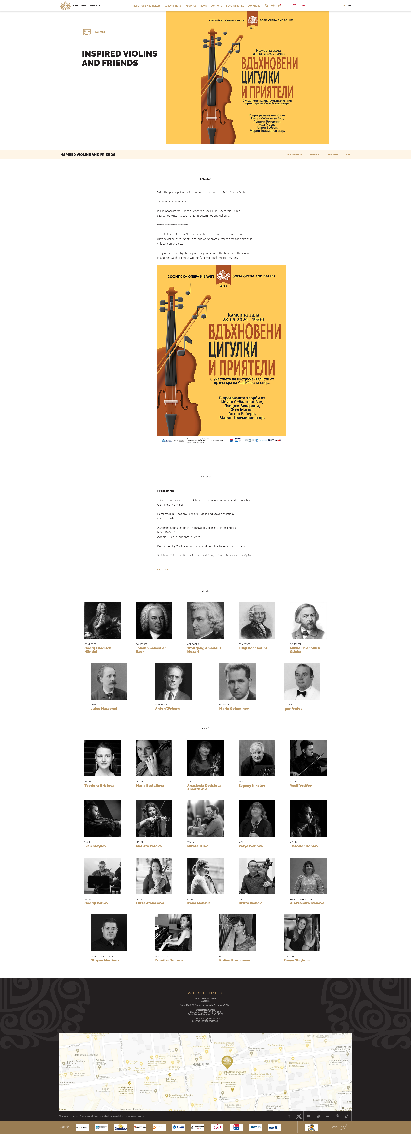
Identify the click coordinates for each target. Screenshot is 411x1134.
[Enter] (273, 6)
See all (166, 569)
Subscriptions (173, 6)
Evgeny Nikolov (252, 785)
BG (344, 6)
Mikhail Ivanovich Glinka (305, 650)
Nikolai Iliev (197, 846)
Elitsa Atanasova (150, 903)
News (203, 6)
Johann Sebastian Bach (151, 650)
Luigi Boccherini (253, 648)
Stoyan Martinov (105, 960)
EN (349, 6)
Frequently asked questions (105, 1116)
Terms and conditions (68, 1116)
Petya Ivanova (251, 846)
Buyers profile (235, 6)
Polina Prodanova (234, 960)
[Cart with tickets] (279, 6)
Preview (315, 154)
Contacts (216, 6)
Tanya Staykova (297, 960)
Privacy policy (86, 1116)
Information (294, 154)
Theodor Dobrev (304, 846)
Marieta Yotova (149, 846)
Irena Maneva (198, 903)
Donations (254, 6)
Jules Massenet (104, 708)
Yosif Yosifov (301, 785)
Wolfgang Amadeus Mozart (204, 650)
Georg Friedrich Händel (97, 650)
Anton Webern (167, 708)
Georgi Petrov (96, 903)
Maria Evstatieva (150, 785)
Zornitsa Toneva (169, 960)
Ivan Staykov (95, 846)
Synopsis (333, 154)
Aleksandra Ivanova (307, 903)
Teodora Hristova (99, 785)
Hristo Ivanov (250, 903)
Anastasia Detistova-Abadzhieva (205, 787)
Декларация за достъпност (131, 1116)
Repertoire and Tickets (147, 6)
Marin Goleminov (234, 708)
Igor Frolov (293, 708)
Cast (349, 154)
